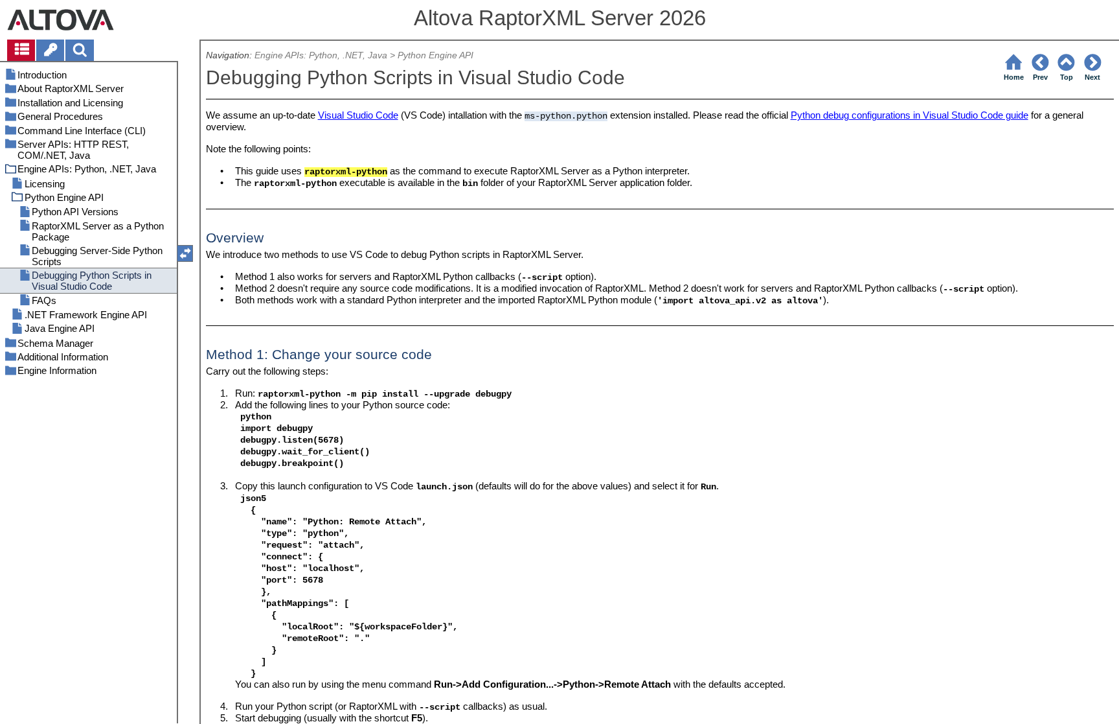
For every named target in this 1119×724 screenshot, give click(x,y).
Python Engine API (435, 55)
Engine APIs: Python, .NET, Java (320, 55)
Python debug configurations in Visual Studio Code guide (909, 115)
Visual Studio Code (358, 115)
